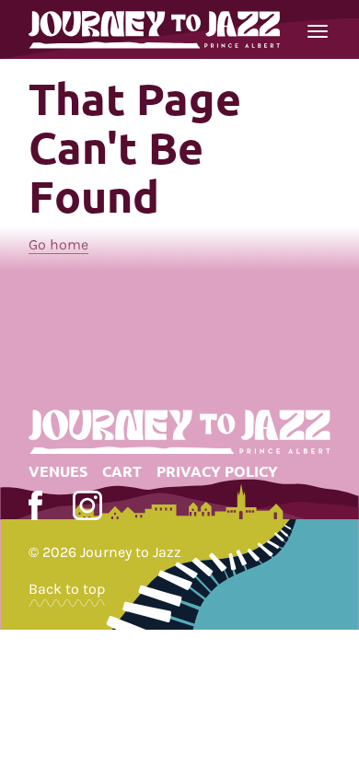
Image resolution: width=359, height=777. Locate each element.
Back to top (67, 588)
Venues (58, 471)
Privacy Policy (217, 471)
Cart (122, 471)
